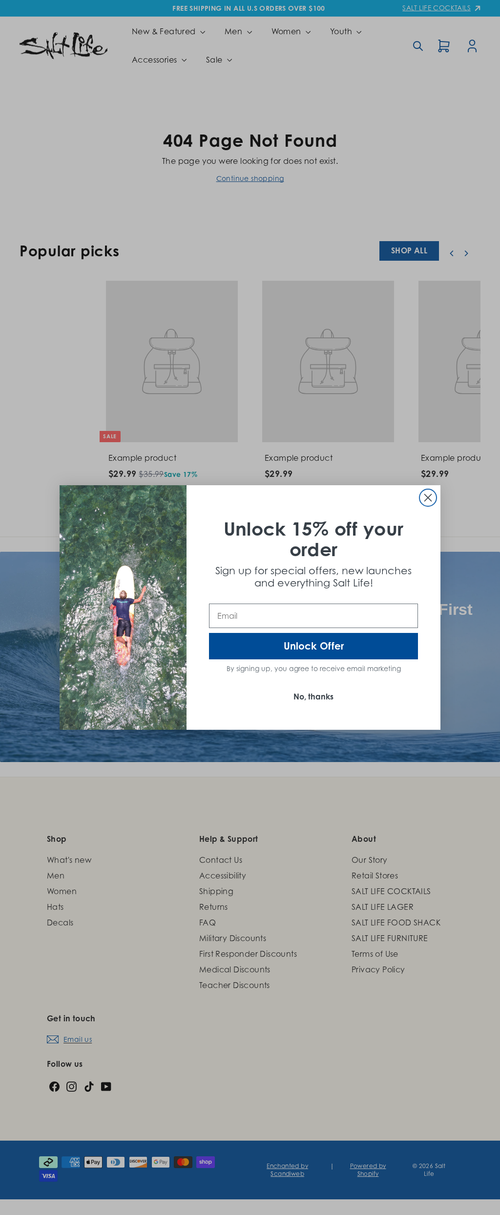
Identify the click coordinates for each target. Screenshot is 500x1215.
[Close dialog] (428, 497)
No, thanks (313, 696)
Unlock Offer (314, 646)
